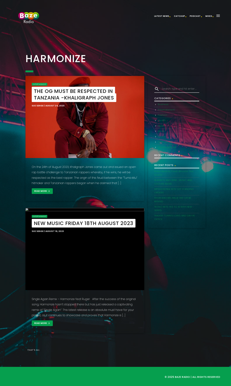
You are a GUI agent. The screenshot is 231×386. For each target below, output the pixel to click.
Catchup (179, 16)
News (161, 131)
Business (163, 104)
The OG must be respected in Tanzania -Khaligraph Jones (74, 94)
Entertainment (39, 84)
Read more (42, 191)
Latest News (161, 16)
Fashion (162, 115)
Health (162, 120)
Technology (165, 141)
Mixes (208, 16)
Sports (162, 136)
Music (161, 125)
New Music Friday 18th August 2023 (83, 223)
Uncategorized (167, 147)
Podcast (195, 16)
